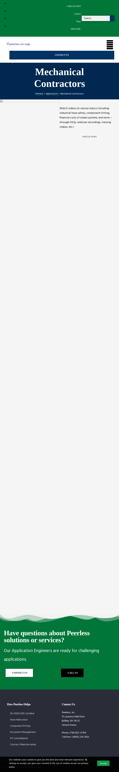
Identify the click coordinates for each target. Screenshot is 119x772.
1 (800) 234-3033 (80, 737)
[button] (61, 55)
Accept (103, 763)
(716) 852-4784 (77, 733)
